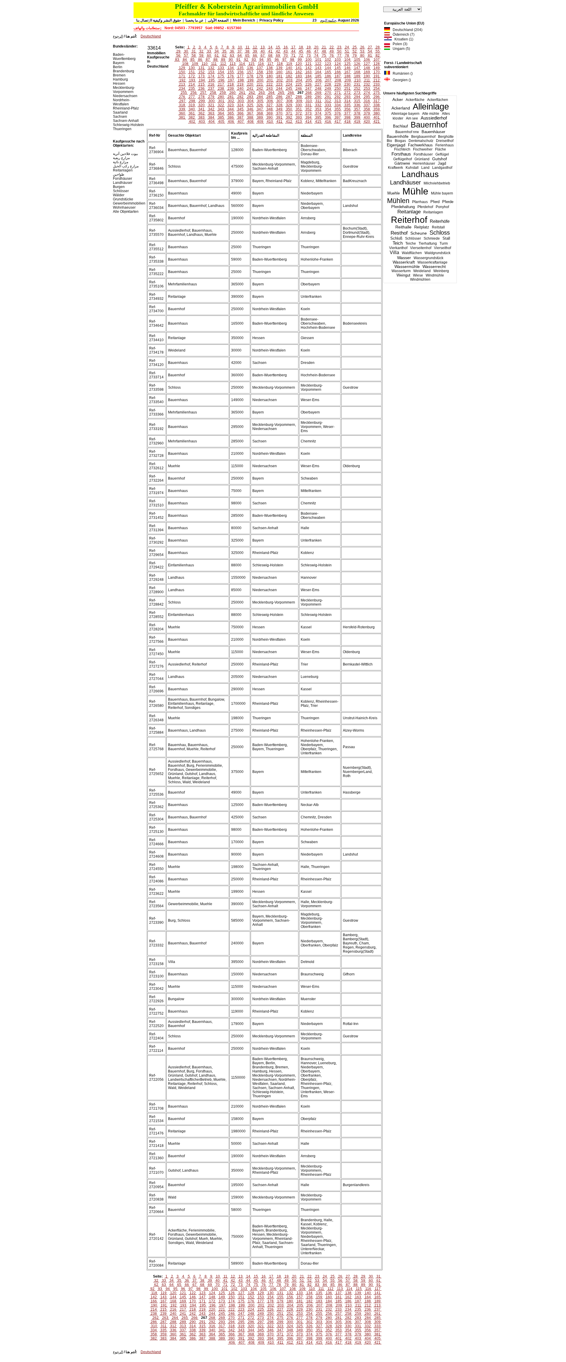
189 (357, 76)
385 (221, 117)
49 (332, 51)
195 (211, 80)
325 (250, 105)
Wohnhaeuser (124, 207)
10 (240, 47)
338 (377, 105)
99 (300, 60)
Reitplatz (421, 227)
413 (299, 122)
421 (377, 122)
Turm (444, 243)
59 (201, 55)
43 (286, 51)
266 (291, 93)
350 (289, 109)
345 (240, 109)
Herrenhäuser (424, 163)
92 (246, 60)
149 (377, 68)
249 (328, 88)
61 (217, 55)
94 (261, 60)
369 (270, 113)
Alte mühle (430, 114)
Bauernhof (429, 124)
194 (202, 80)
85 (192, 60)
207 (328, 80)
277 (192, 97)
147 (357, 68)
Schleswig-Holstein (128, 125)
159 (270, 72)
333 (328, 105)
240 (240, 88)
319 (192, 105)
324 (240, 105)
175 (221, 76)
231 (357, 84)
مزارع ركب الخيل (126, 166)
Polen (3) (398, 44)
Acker (397, 99)
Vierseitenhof (420, 248)
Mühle (415, 191)
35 (224, 51)
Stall (446, 238)
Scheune (418, 233)
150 (182, 72)
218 (231, 84)
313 (338, 101)
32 (201, 51)
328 (279, 105)
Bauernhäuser (433, 132)
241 (250, 88)
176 (231, 76)
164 (318, 72)
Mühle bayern (442, 193)
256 (194, 93)
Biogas (400, 141)
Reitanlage (409, 212)
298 (192, 101)
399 (357, 117)
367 (250, 113)
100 (308, 60)
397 (338, 117)
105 (357, 60)
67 (263, 55)
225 (299, 84)
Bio (389, 141)
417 (338, 122)
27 (370, 47)
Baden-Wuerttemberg (124, 57)
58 (194, 55)
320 (201, 105)
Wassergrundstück (428, 258)
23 (339, 47)
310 (309, 101)
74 (316, 55)
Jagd (442, 163)
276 (182, 97)
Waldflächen (412, 253)
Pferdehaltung (403, 207)
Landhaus (420, 174)
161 (289, 72)
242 (260, 88)
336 (357, 105)
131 (201, 68)
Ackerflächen (437, 100)
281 (231, 97)
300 (211, 101)
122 (318, 64)
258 (213, 93)
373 (308, 113)
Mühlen (398, 201)
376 (338, 113)
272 (347, 93)
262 (252, 93)
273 (357, 93)
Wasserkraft (404, 262)
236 (201, 88)
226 (308, 84)
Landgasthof (442, 168)
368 (260, 113)
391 (279, 117)
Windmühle (435, 275)
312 (328, 101)
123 (328, 64)
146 (347, 68)
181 (279, 76)
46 (309, 51)
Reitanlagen (433, 212)
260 (232, 93)
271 (338, 93)
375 (328, 113)
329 (289, 105)
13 (263, 47)
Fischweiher (422, 149)
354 (328, 109)
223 (279, 84)
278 (201, 97)
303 (241, 101)
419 (357, 122)
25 (355, 47)
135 (240, 68)
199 (250, 80)
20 (316, 47)
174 (211, 76)
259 (223, 93)
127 (367, 64)
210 (357, 80)
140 (289, 68)
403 (202, 122)
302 (231, 101)
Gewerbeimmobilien (129, 203)
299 (202, 101)
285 (270, 97)
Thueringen (122, 129)
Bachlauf (400, 126)
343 (221, 109)
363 (211, 113)
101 (318, 60)
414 (308, 122)
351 (299, 109)
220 (250, 84)
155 (231, 72)
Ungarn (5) (400, 49)
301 (221, 101)
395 (318, 117)
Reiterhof (409, 220)
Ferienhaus (444, 145)
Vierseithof (442, 248)
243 (270, 88)
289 (308, 97)
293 (347, 97)
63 (232, 55)
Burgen (119, 187)
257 (203, 93)
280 (221, 97)
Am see (412, 118)
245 (289, 88)
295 (367, 97)
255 (184, 93)
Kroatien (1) (402, 39)
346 (250, 109)
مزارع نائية (120, 162)
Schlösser (413, 238)
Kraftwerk (395, 168)
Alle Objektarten (126, 212)
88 (215, 60)
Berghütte (446, 137)
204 (299, 80)
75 (324, 55)
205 (309, 80)
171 (182, 76)
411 (279, 122)
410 (270, 122)
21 (324, 47)
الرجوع (118, 36)
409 (260, 122)
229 (338, 84)
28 (378, 47)
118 (280, 64)
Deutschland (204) (406, 30)
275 (377, 93)
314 (347, 101)
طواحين (118, 174)
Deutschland (151, 36)
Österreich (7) (402, 34)
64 (240, 55)
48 (324, 51)
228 (328, 84)
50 (339, 51)
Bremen (119, 75)
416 (328, 122)
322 (221, 105)
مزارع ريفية (121, 158)
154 (221, 72)
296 (377, 97)
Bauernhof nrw (407, 132)
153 (211, 72)
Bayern (118, 63)
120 (299, 64)
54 (370, 51)
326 (260, 105)
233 (377, 84)
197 (231, 80)
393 (299, 117)
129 (182, 68)
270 (328, 93)
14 (270, 47)
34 (217, 51)
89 (223, 60)
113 (232, 64)
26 (362, 47)
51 (347, 51)
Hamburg (120, 79)
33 (209, 51)
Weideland (422, 271)
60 (209, 55)
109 (195, 64)
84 (185, 60)
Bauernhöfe (398, 136)
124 (338, 64)
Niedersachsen (125, 96)
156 (240, 72)
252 (357, 88)
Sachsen (120, 117)
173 (201, 76)
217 (221, 84)
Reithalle (403, 227)
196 (221, 80)
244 (279, 88)
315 (357, 101)
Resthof (399, 233)
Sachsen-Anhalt (126, 121)
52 (355, 51)
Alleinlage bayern (405, 114)
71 (293, 55)
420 (367, 122)
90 (231, 60)
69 (278, 55)
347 (260, 109)
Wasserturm (401, 271)
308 (289, 101)
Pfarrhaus (420, 202)
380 (377, 113)
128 (377, 64)
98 (292, 60)
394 (308, 117)
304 (250, 101)
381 (182, 117)
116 (261, 64)
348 (270, 109)
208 (338, 80)
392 (289, 117)
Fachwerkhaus (420, 145)
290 (318, 97)
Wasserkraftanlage (432, 262)
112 (223, 64)
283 (250, 97)
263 (262, 93)
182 (289, 76)
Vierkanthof (398, 248)
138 (270, 68)
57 (186, 55)
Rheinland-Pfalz (126, 108)
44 (293, 51)
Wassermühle (407, 266)
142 (308, 68)
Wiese (418, 275)
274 (367, 93)
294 (357, 97)
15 (278, 47)
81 (370, 55)
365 (231, 113)
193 (192, 80)
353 (318, 109)
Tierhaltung (428, 243)
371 (289, 113)
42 (278, 51)
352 (308, 109)
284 (260, 97)
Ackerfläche (415, 100)
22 (332, 47)
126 (357, 64)
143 (318, 68)
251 (347, 88)
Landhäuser (405, 182)
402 (192, 122)
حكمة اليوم (328, 20)
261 (242, 93)
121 (308, 64)
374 (318, 113)
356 (347, 109)
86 (200, 60)
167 (347, 72)
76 (332, 55)
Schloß (396, 238)
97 (284, 60)
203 (289, 80)
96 (277, 60)
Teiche (410, 243)
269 (318, 93)
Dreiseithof (444, 141)
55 (378, 51)
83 (177, 60)
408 (250, 122)
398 (347, 117)
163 (308, 72)
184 (308, 76)
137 (260, 68)
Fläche (440, 149)
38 (247, 51)
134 (231, 68)
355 (338, 109)
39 (255, 51)
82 (378, 55)
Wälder (118, 195)
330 (299, 105)
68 (270, 55)
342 (211, 109)
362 (201, 113)
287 (289, 97)
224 (289, 84)
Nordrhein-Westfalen (121, 102)
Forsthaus (401, 153)
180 (270, 76)
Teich (398, 243)
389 (260, 117)
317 (377, 101)
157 (250, 72)
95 (269, 60)
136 (250, 68)
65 (247, 55)
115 (251, 64)
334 (338, 105)
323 (231, 105)
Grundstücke (123, 199)
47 (316, 51)
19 (309, 47)
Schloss (440, 232)
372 (299, 113)
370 (279, 113)
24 (347, 47)
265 (281, 93)
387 (240, 117)
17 (293, 47)
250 (338, 88)
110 (204, 64)
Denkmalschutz (421, 141)
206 (319, 80)
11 (247, 47)
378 (357, 113)
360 (182, 113)
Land (425, 168)
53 (362, 51)
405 (221, 122)
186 (328, 76)
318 (182, 105)
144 (328, 68)
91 (238, 60)
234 (182, 88)
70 (286, 55)
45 (301, 51)
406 (231, 122)
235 (192, 88)
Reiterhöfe (440, 221)
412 (289, 122)
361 (192, 113)
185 (318, 76)
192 (182, 80)
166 (338, 72)
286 (279, 97)
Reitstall (438, 227)
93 (254, 60)
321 (211, 105)
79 (355, 55)
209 (348, 80)
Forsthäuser (423, 154)
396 (328, 117)
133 (221, 68)
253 (367, 88)
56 (178, 55)
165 (328, 72)
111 (214, 64)
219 (240, 84)
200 (260, 80)
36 (232, 51)
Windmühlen (420, 279)
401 (377, 117)
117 (270, 64)
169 (367, 72)
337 (367, 105)
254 (377, 88)
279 (211, 97)
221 (260, 84)
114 (242, 64)
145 (338, 68)
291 (328, 97)
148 (367, 68)
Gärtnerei (402, 163)
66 (255, 55)
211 (367, 80)
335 (347, 105)
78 (347, 55)
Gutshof (439, 159)
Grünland (422, 159)
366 (240, 113)
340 (192, 109)
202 (280, 80)
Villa (394, 252)
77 (339, 55)
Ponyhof (442, 207)
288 (299, 97)
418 (347, 122)
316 (367, 101)
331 (308, 105)
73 (309, 55)
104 (347, 60)
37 (240, 51)
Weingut (403, 275)
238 (221, 88)
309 (299, 101)
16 (286, 47)
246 (299, 88)
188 (347, 76)
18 (301, 47)
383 (201, 117)
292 (338, 97)
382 (192, 117)
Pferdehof (425, 207)
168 (357, 72)
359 (377, 109)
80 (362, 55)
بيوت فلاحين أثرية (125, 154)
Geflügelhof (402, 159)
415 (318, 122)
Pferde (447, 202)
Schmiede (432, 238)
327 (270, 105)
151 (192, 72)
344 (231, 109)
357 (357, 109)
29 (178, 51)
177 (240, 76)
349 (279, 109)
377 (347, 113)
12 (255, 47)
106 (367, 60)
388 (250, 117)
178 (250, 76)
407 (241, 122)
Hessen (119, 83)
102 (328, 60)
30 (186, 51)
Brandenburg (123, 71)
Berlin (117, 67)
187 (338, 76)
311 (318, 101)
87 (208, 60)
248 (318, 88)
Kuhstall (412, 168)
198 (241, 80)
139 (279, 68)
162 (299, 72)
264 (271, 93)
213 (182, 84)
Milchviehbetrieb (437, 183)
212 (377, 80)
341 (201, 109)
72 (301, 55)
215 (201, 84)
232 (367, 84)
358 (367, 109)
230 (347, 84)
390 (270, 117)
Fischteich (402, 149)
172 (192, 76)
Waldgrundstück (437, 253)
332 (318, 105)
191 (377, 76)
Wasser (404, 257)
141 (299, 68)
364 (221, 113)
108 (185, 64)
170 (377, 72)
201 (270, 80)
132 (211, 68)
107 (377, 60)
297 (182, 101)
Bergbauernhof (423, 137)
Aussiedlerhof (434, 118)
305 (260, 101)
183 (299, 76)
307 (280, 101)
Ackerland (400, 108)
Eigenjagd (396, 145)
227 (318, 84)
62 (224, 55)
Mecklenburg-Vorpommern (124, 90)
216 (211, 84)
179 (260, 76)
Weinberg (441, 271)
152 (201, 72)
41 (270, 51)
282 (240, 97)
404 (211, 122)
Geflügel (442, 154)
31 (194, 51)
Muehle (393, 193)
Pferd (435, 202)
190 (367, 76)
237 (211, 88)
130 (192, 68)
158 (260, 72)
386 (231, 117)
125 (347, 64)
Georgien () (400, 80)
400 (367, 117)
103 (338, 60)
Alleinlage (431, 106)
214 (192, 84)
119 (289, 64)
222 (270, 84)
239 (231, 88)
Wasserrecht (434, 266)
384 (211, 117)
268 (308, 93)
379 (367, 113)
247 (308, 88)
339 (182, 109)
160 (279, 72)
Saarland (120, 112)
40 (263, 51)
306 (270, 101)
